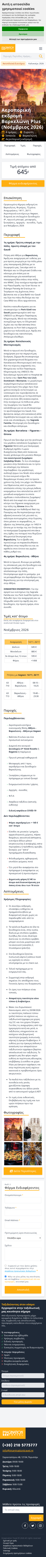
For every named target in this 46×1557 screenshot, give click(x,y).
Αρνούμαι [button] (23, 34)
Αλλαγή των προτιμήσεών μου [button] (23, 39)
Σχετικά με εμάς (10, 1540)
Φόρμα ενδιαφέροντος (23, 183)
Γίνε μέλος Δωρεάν (23, 1401)
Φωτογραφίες (34, 154)
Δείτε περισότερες (25, 1171)
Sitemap (6, 1550)
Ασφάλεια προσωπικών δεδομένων (20, 1271)
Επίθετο (5, 1380)
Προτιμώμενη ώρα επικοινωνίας (21, 1232)
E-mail (4, 1390)
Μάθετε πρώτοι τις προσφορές (21, 1504)
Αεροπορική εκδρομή (19, 139)
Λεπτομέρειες (12, 154)
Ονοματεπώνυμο (14, 1195)
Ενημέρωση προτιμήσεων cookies (17, 1553)
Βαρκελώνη (30, 135)
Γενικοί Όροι (8, 1543)
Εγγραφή (36, 1518)
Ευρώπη (29, 132)
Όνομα (5, 1371)
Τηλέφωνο (10, 1207)
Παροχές (37, 145)
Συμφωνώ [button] (23, 29)
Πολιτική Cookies (10, 1548)
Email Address (12, 1220)
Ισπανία (10, 135)
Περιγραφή (9, 145)
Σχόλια (8, 1245)
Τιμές (23, 145)
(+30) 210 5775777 (20, 1445)
